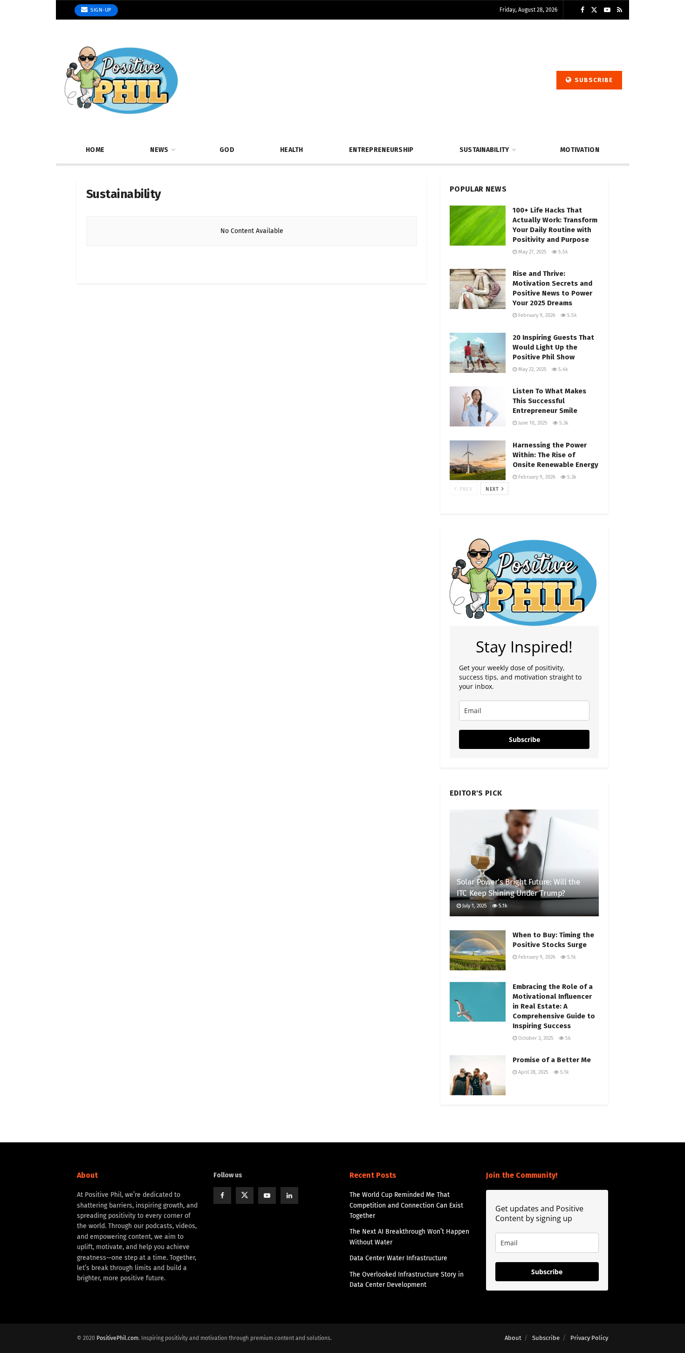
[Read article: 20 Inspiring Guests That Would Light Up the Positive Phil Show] (478, 353)
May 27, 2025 (532, 252)
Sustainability (484, 150)
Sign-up (100, 10)
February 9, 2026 (536, 315)
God (226, 150)
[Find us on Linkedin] (289, 1195)
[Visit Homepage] (121, 80)
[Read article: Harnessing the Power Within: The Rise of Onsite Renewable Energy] (478, 460)
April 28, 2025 (532, 1072)
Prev (465, 489)
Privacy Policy (589, 1337)
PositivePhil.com (117, 1338)
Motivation (579, 150)
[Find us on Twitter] (594, 10)
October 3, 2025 (535, 1038)
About (513, 1337)
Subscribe (593, 79)
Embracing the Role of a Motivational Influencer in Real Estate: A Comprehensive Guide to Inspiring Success (554, 1006)
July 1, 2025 (474, 906)
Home (95, 150)
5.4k (562, 369)
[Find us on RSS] (619, 10)
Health (291, 150)
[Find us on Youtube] (607, 10)
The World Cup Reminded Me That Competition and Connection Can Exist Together (406, 1205)
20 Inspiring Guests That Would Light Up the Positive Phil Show (553, 347)
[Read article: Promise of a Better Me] (478, 1075)
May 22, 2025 (532, 369)
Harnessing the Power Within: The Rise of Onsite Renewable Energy (555, 455)
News (159, 150)
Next (493, 489)
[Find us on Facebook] (582, 10)
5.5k (562, 252)
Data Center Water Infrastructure (398, 1258)
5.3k (563, 423)
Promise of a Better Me (552, 1060)
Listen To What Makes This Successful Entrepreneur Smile (549, 401)
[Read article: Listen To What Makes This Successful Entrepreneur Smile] (478, 406)
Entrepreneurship (381, 150)
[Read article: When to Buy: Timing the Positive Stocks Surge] (478, 950)
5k (567, 1038)
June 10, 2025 (532, 423)
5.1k (502, 906)
